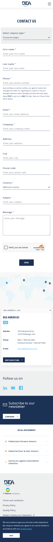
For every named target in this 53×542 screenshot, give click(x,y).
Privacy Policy (9, 505)
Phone (7, 78)
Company (9, 124)
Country (8, 182)
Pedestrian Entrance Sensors (22, 441)
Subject (7, 197)
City (5, 153)
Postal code (9, 168)
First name (9, 49)
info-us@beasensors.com (27, 348)
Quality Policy (9, 510)
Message (8, 212)
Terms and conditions (13, 500)
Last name (9, 64)
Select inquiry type (14, 33)
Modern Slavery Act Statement (17, 515)
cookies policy (26, 528)
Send (26, 262)
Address (7, 139)
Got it (11, 535)
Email (6, 109)
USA (5, 322)
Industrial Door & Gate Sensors (23, 451)
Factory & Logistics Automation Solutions (23, 462)
